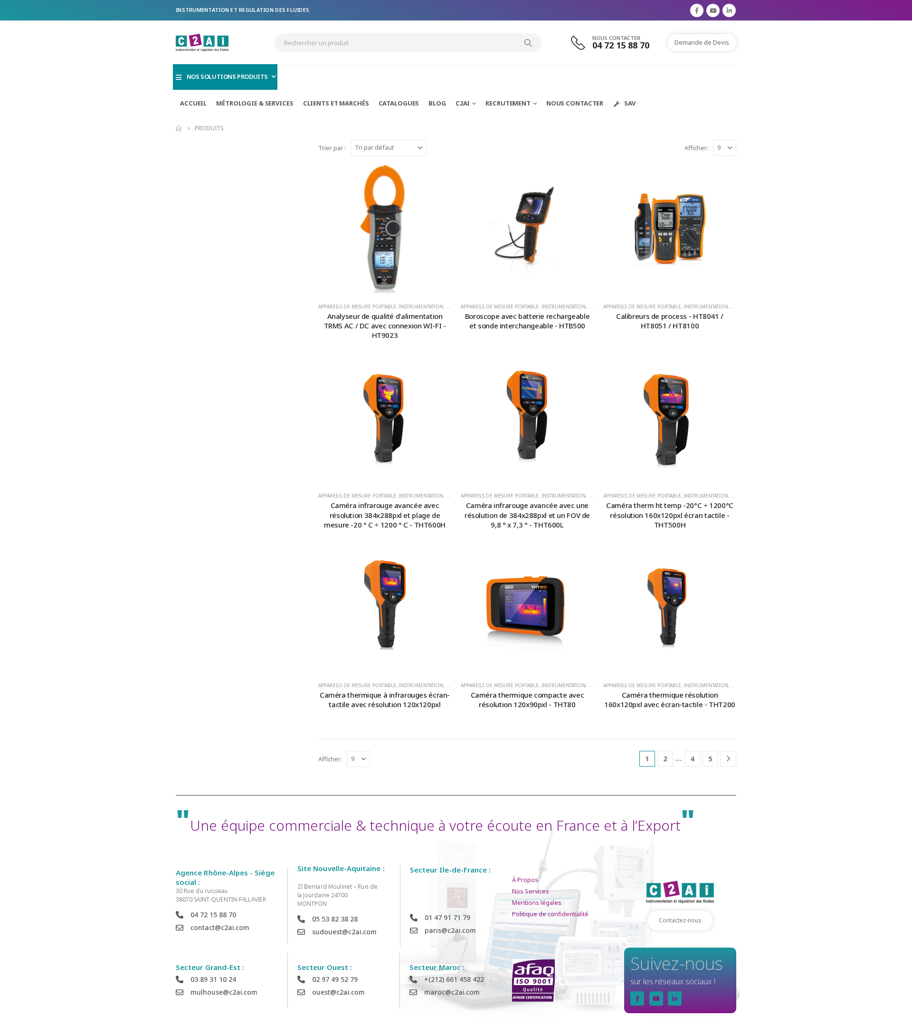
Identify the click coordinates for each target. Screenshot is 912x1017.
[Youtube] (713, 10)
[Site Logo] (202, 42)
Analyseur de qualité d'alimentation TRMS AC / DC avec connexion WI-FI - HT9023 (385, 325)
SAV (630, 103)
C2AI (463, 103)
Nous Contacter (574, 103)
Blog (437, 103)
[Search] (528, 42)
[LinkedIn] (729, 10)
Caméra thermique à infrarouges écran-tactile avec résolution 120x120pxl (385, 699)
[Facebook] (696, 10)
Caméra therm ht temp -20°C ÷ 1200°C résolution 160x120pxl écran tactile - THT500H (669, 514)
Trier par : (332, 148)
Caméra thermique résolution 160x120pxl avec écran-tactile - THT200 (669, 699)
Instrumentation (421, 306)
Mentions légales (536, 903)
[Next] (728, 759)
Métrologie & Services (254, 103)
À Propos (525, 880)
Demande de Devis (701, 42)
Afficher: (696, 148)
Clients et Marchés (336, 103)
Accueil (193, 103)
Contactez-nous (680, 920)
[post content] (384, 229)
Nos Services (530, 891)
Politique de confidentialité (550, 914)
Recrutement (508, 103)
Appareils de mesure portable (357, 306)
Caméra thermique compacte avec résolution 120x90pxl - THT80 (527, 699)
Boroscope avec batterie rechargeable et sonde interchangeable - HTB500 (527, 320)
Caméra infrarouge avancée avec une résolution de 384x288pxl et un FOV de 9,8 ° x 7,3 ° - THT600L (527, 514)
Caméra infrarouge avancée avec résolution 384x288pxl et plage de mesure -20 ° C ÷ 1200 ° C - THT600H (385, 514)
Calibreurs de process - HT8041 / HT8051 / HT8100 (669, 320)
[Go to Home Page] (178, 128)
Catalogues (399, 103)
